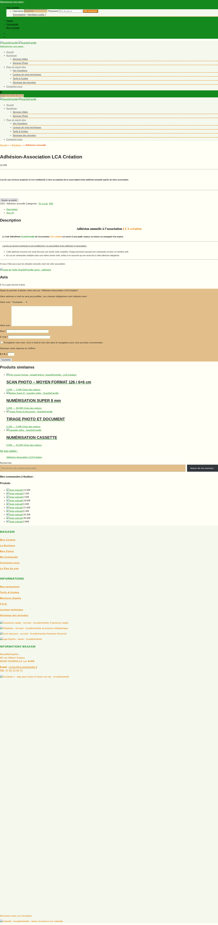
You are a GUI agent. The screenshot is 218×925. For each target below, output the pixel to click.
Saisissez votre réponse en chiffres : (18, 348)
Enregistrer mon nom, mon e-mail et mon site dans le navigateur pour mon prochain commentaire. (53, 342)
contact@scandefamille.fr (23, 667)
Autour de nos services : (202, 468)
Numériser (11, 55)
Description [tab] (12, 209)
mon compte (12, 7)
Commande (12, 24)
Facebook (11, 33)
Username (18, 11)
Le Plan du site (9, 568)
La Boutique (7, 545)
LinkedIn (10, 37)
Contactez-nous (14, 86)
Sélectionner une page (11, 1)
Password (53, 11)
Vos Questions (20, 70)
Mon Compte (12, 27)
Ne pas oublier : (9, 451)
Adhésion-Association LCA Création (24, 457)
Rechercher (6, 463)
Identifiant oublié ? (37, 14)
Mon (3, 551)
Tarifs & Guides (20, 78)
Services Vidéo (20, 59)
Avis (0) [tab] (10, 213)
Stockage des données (24, 82)
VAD (51, 203)
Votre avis (5, 325)
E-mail (4, 337)
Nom (3, 331)
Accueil (10, 52)
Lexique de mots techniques (27, 74)
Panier (9, 20)
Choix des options (31, 389)
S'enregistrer (19, 14)
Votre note (6, 302)
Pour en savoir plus (16, 67)
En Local (43, 203)
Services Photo (20, 63)
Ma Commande (9, 557)
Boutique (16, 145)
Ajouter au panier (9, 200)
